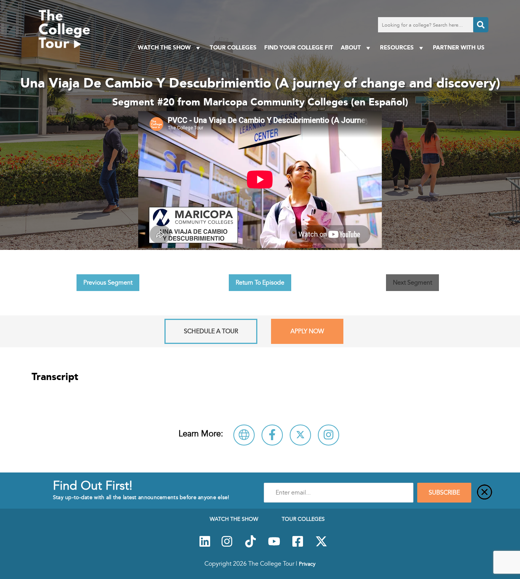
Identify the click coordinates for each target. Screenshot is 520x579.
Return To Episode (260, 282)
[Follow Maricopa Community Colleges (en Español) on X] (300, 435)
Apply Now (307, 331)
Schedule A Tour (211, 331)
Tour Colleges (233, 47)
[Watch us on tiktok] (250, 545)
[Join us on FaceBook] (298, 545)
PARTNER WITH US (459, 47)
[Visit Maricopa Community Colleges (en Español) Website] (244, 435)
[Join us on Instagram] (227, 545)
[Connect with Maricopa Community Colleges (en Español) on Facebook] (272, 435)
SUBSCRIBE (444, 492)
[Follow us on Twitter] (321, 545)
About (351, 47)
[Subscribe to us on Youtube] (274, 545)
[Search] (480, 24)
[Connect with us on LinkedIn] (205, 545)
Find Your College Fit (298, 47)
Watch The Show (164, 47)
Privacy (307, 563)
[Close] (484, 492)
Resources (397, 47)
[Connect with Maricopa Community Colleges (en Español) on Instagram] (328, 435)
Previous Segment (107, 282)
